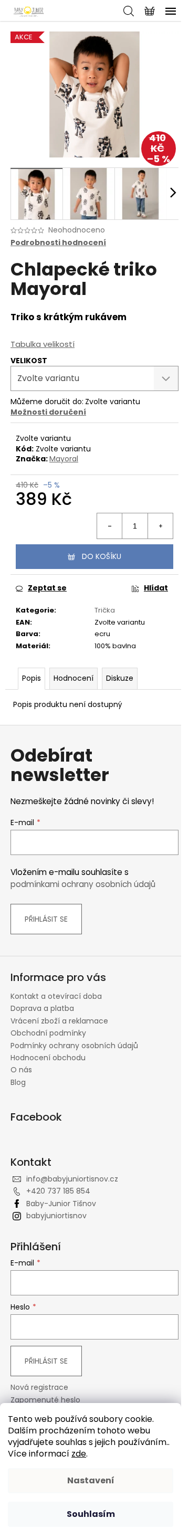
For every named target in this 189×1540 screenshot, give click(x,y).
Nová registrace (39, 1388)
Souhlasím (91, 1514)
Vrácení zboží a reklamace (59, 1021)
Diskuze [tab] (119, 678)
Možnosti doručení (48, 412)
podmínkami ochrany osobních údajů (82, 884)
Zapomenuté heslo (45, 1400)
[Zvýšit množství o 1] (160, 526)
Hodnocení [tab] (73, 678)
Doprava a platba (42, 1008)
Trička (104, 610)
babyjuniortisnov (56, 1215)
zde (78, 1454)
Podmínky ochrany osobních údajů (74, 1045)
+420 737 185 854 (58, 1191)
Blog (18, 1082)
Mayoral (63, 458)
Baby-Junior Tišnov (61, 1203)
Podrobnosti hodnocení (58, 243)
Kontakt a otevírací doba (56, 996)
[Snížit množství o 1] (109, 526)
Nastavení (90, 1480)
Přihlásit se (46, 919)
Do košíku (101, 556)
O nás (21, 1069)
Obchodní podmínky (48, 1033)
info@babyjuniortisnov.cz (72, 1179)
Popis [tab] (31, 678)
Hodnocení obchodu (48, 1057)
